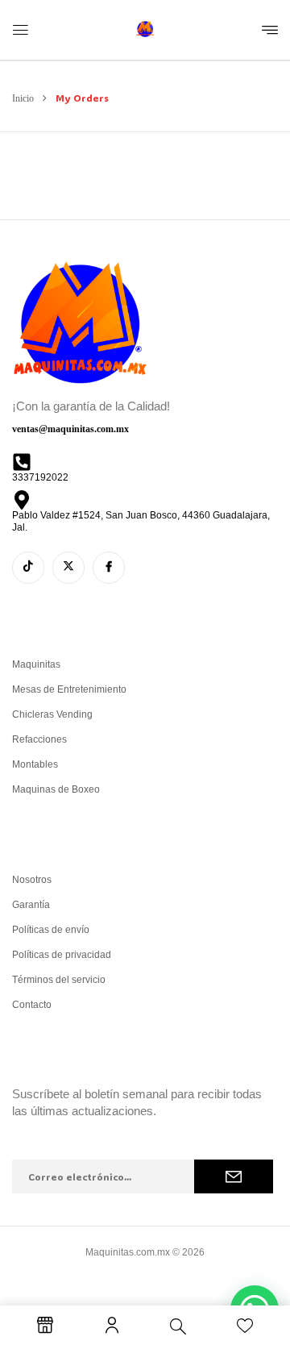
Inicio (23, 98)
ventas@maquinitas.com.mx (70, 429)
